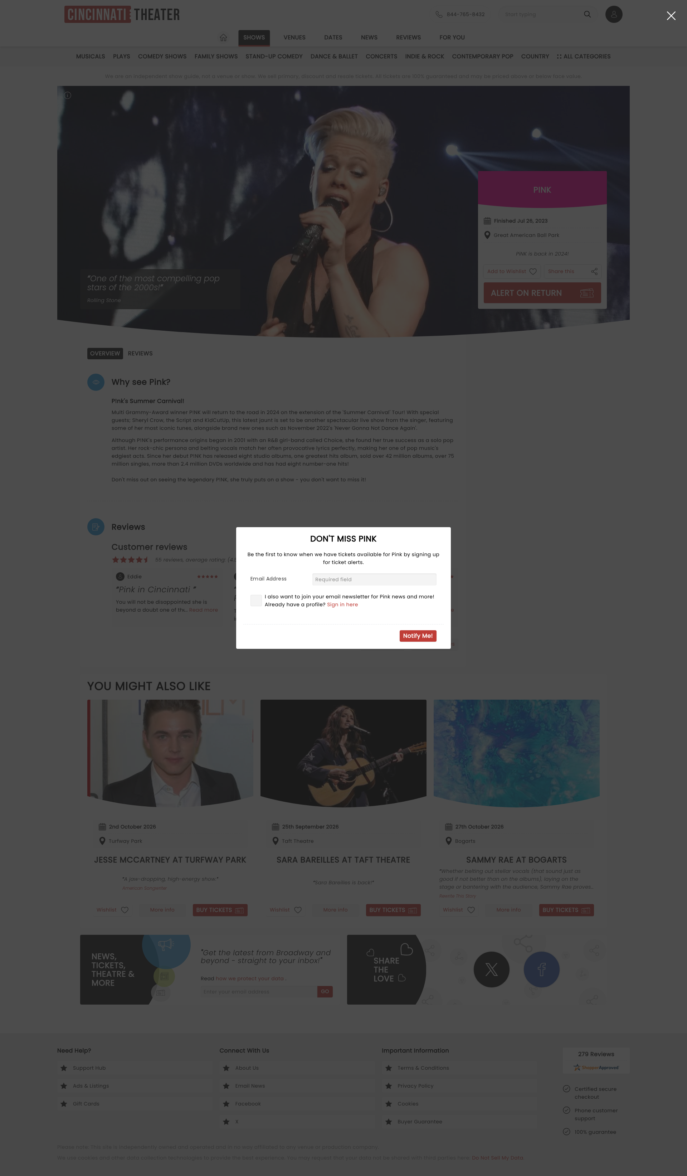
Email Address (268, 578)
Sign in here (342, 604)
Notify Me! (418, 636)
